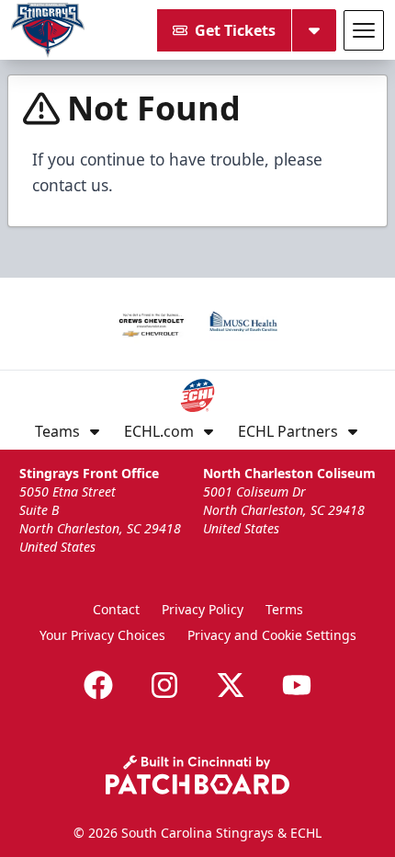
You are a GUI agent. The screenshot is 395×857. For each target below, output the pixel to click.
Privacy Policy (202, 609)
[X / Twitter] (230, 685)
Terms (284, 609)
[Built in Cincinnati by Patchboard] (197, 774)
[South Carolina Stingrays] (48, 30)
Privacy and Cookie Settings (271, 635)
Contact (116, 609)
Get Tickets (235, 30)
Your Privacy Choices (102, 635)
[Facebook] (98, 685)
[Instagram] (164, 685)
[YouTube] (296, 685)
